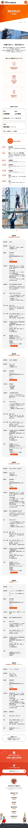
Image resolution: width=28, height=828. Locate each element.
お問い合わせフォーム (14, 771)
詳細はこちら (14, 345)
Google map (13, 261)
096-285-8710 (13, 757)
